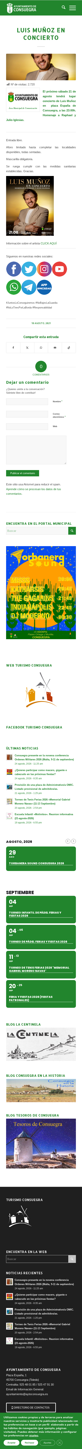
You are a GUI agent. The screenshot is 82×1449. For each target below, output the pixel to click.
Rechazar (29, 1442)
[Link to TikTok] (69, 347)
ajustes (33, 1435)
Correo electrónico (59, 415)
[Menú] (70, 7)
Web (55, 426)
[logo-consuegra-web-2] (34, 7)
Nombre (57, 401)
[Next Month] (73, 841)
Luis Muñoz (68, 101)
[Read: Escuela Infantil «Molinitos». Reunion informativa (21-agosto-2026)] (9, 816)
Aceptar (11, 1442)
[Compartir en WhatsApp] (41, 347)
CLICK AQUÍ (49, 243)
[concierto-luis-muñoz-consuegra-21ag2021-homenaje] (41, 67)
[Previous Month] (68, 841)
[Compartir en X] (27, 347)
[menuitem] (61, 7)
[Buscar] (61, 7)
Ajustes (47, 1442)
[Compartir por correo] (55, 347)
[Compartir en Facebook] (13, 347)
